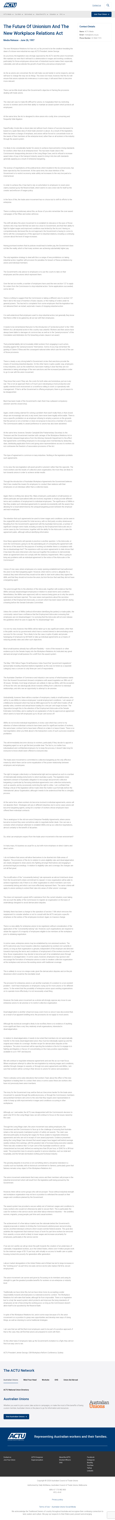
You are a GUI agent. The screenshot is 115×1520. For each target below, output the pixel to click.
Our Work (18, 14)
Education (53, 14)
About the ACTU (41, 14)
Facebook (90, 1457)
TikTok (89, 1468)
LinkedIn (90, 1471)
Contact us (96, 5)
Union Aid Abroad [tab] (71, 1380)
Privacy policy (57, 1500)
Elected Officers (65, 1460)
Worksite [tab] (45, 1380)
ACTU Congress (37, 1457)
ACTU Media (7, 14)
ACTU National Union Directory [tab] (16, 1390)
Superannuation (37, 1460)
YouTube (90, 1465)
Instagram (91, 1460)
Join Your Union (100, 14)
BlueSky (90, 1463)
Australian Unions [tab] (10, 1380)
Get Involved (28, 14)
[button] (107, 5)
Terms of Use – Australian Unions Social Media (57, 1507)
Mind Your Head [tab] (29, 1380)
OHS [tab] (56, 1380)
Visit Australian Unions (15, 1417)
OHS (61, 14)
